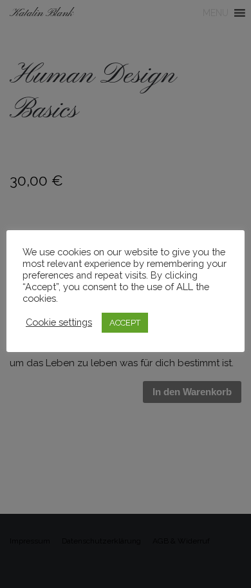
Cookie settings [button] (59, 322)
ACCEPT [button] (124, 323)
